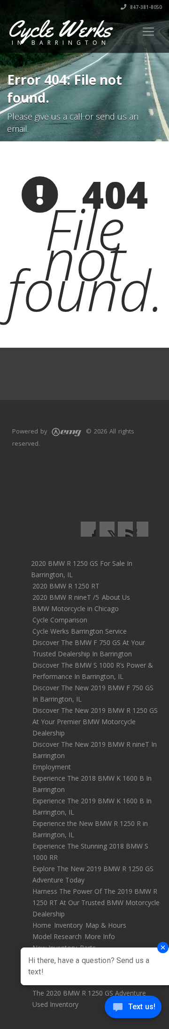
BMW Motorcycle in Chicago (75, 608)
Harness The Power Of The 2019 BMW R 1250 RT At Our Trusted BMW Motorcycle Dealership (96, 902)
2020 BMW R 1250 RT (66, 585)
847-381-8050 (145, 7)
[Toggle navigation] (148, 31)
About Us (116, 597)
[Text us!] (133, 1009)
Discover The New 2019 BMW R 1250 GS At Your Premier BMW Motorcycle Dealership (95, 721)
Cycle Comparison (59, 619)
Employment (51, 766)
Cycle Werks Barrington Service (79, 631)
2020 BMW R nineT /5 (65, 597)
